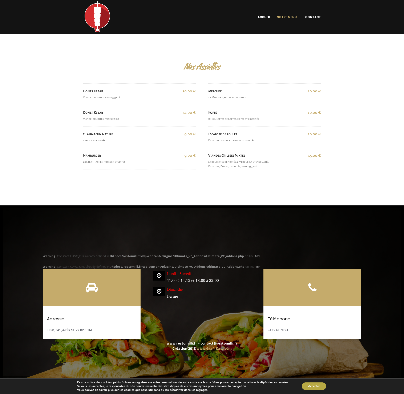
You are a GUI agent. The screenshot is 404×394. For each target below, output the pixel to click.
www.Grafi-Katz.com (214, 348)
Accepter (314, 386)
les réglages (199, 390)
